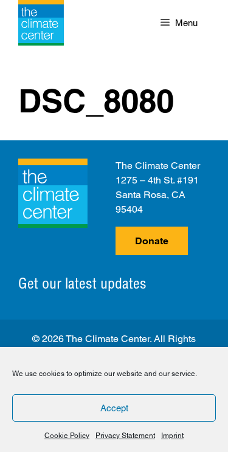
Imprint (172, 435)
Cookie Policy (66, 435)
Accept (114, 408)
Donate (151, 241)
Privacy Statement (125, 435)
